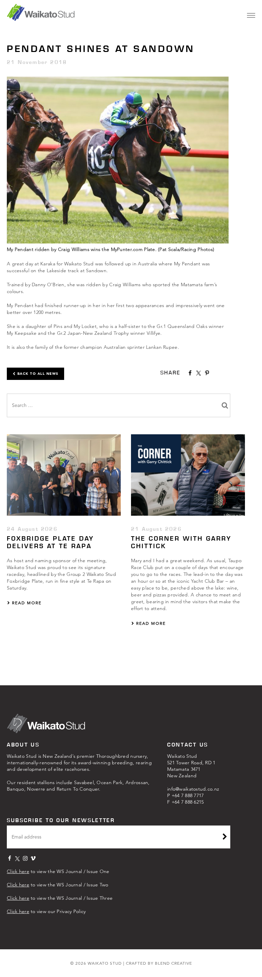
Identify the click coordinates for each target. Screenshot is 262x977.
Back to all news (37, 373)
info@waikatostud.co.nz (193, 789)
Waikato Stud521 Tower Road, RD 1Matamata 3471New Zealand (191, 766)
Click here (18, 871)
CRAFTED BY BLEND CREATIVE (159, 963)
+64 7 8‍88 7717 (188, 795)
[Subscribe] (224, 837)
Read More (26, 602)
